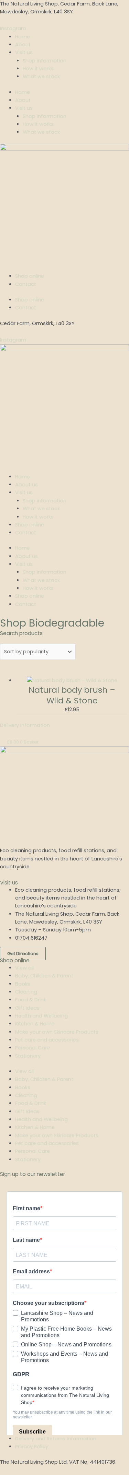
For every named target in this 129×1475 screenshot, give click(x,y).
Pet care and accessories (47, 1039)
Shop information (44, 60)
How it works (38, 68)
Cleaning (26, 991)
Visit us (24, 52)
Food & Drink (30, 999)
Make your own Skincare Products (56, 1031)
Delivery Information (25, 725)
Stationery (28, 1055)
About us (26, 484)
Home (22, 36)
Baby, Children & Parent (44, 975)
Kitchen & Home (35, 1023)
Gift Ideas (27, 1007)
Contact (25, 284)
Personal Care (32, 1047)
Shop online (29, 276)
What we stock (41, 76)
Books (22, 983)
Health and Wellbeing (41, 1015)
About (23, 44)
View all (24, 967)
